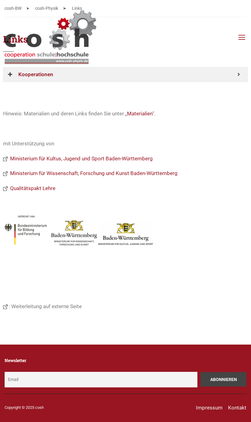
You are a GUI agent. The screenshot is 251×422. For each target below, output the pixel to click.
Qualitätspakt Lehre (31, 188)
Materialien (139, 113)
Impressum (209, 408)
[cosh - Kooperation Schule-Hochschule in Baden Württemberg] (50, 40)
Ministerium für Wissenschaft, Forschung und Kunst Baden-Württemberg (93, 173)
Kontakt (237, 408)
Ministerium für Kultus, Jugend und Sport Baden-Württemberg (80, 158)
